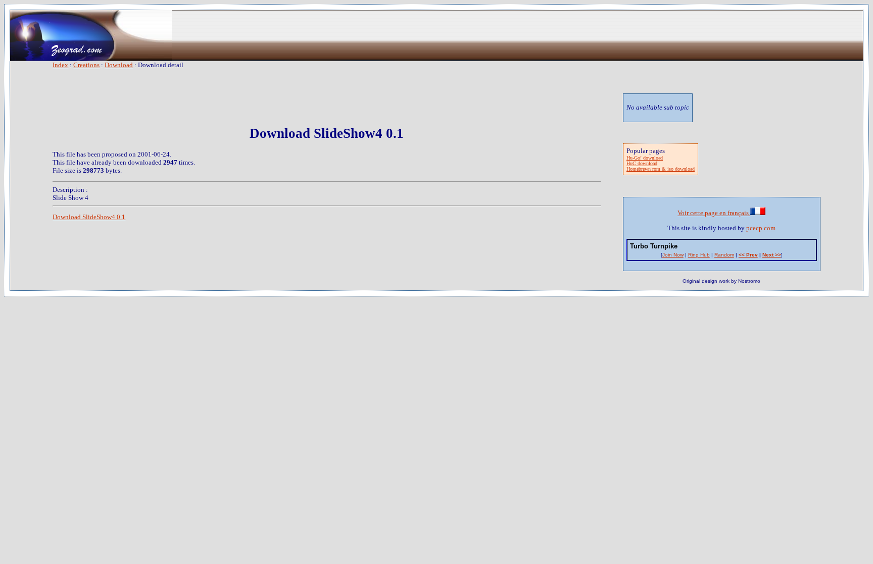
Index (60, 65)
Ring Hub (699, 255)
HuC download (641, 163)
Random (724, 255)
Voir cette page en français (713, 213)
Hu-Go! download (644, 158)
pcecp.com (760, 228)
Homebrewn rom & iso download (660, 169)
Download (119, 65)
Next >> (771, 255)
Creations (86, 65)
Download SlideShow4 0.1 (89, 217)
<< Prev (748, 255)
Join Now (673, 255)
